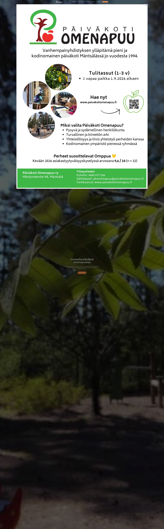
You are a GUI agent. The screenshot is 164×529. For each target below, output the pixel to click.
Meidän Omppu (75, 1)
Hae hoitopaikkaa (105, 1)
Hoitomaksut (88, 1)
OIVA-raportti (99, 1)
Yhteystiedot (93, 1)
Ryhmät (83, 1)
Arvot (79, 1)
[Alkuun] (59, 2)
